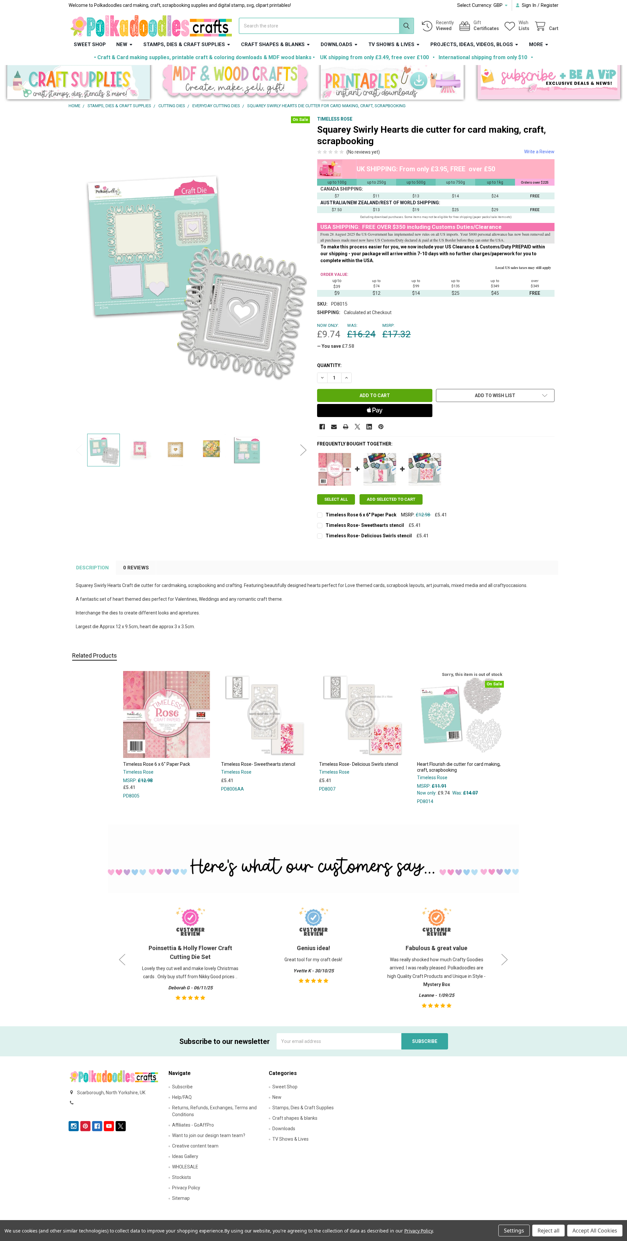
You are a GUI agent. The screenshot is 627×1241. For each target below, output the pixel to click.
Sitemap (181, 1198)
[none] (191, 273)
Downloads (336, 44)
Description (92, 568)
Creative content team (195, 1146)
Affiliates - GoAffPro (193, 1125)
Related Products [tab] (94, 655)
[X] (357, 427)
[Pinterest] (381, 427)
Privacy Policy (186, 1187)
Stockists (181, 1177)
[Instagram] (74, 1126)
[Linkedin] (369, 427)
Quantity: (329, 365)
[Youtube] (109, 1126)
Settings (514, 1230)
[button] (78, 84)
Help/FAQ (182, 1097)
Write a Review (539, 151)
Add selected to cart (391, 499)
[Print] (346, 427)
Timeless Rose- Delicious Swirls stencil (369, 535)
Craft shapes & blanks (273, 44)
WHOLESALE (185, 1166)
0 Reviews (136, 568)
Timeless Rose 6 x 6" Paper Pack (361, 514)
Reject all (548, 1230)
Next (303, 450)
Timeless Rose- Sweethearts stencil (365, 525)
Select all (336, 499)
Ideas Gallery (185, 1156)
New (121, 44)
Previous (79, 450)
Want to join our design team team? (208, 1135)
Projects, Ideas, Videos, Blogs (471, 44)
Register (549, 5)
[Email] (334, 427)
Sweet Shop (90, 44)
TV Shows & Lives (391, 44)
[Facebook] (322, 427)
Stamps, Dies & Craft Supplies (184, 44)
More (536, 44)
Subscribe (182, 1086)
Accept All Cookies (594, 1230)
